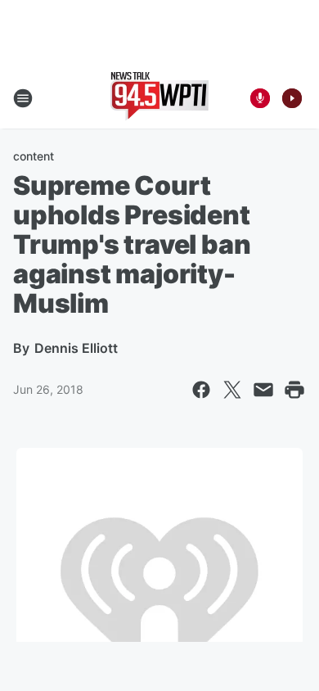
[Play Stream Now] (292, 98)
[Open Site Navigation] (23, 98)
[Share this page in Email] (263, 389)
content (33, 156)
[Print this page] (294, 389)
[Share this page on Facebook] (201, 389)
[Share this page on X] (232, 389)
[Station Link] (159, 98)
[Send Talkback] (260, 98)
